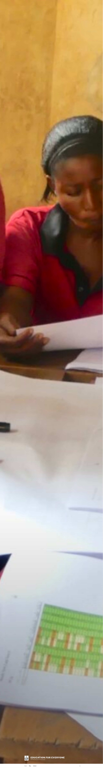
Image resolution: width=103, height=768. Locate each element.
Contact (34, 765)
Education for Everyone (48, 757)
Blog (30, 765)
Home (25, 765)
